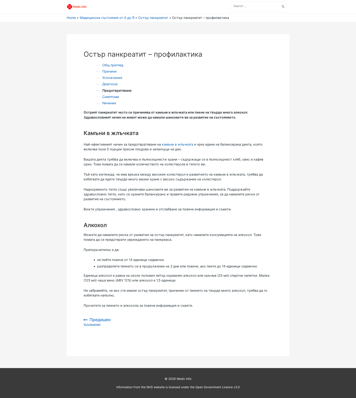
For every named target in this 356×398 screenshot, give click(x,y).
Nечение (109, 103)
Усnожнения (112, 78)
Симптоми (110, 97)
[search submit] (283, 6)
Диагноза (110, 84)
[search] (255, 6)
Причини (109, 71)
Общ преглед (112, 65)
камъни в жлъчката (177, 144)
